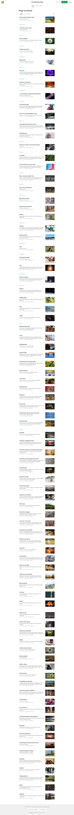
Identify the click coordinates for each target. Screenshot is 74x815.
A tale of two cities (24, 486)
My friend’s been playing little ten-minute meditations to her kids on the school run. (31, 237)
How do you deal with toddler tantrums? (27, 649)
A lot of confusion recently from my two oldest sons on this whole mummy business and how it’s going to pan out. (31, 178)
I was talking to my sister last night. (26, 346)
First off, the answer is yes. (24, 259)
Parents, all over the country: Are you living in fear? (29, 769)
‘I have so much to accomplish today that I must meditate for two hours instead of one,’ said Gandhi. (31, 479)
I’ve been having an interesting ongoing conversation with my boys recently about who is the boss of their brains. (31, 166)
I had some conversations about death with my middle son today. (31, 567)
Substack (31, 812)
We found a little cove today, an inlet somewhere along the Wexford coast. (31, 585)
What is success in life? (23, 199)
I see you (21, 592)
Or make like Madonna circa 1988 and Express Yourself (30, 40)
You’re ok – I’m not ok (25, 521)
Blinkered (22, 395)
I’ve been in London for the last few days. (27, 549)
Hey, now (21, 70)
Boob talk (21, 725)
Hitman (21, 214)
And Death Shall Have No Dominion (28, 716)
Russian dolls (23, 352)
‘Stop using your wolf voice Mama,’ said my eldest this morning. (30, 624)
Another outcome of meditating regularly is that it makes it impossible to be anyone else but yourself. (31, 364)
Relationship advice (24, 326)
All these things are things (26, 750)
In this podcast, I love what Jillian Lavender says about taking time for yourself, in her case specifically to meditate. (31, 461)
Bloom (21, 601)
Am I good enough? (24, 257)
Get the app (42, 809)
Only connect (23, 673)
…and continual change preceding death (30, 93)
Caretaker (22, 155)
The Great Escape (24, 104)
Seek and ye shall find (25, 631)
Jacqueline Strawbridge (27, 20)
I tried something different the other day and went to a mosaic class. (30, 309)
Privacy (38, 806)
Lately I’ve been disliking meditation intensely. (28, 372)
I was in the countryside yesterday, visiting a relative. (29, 505)
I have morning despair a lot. (25, 95)
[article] (37, 19)
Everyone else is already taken (27, 361)
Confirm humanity (24, 49)
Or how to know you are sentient (26, 50)
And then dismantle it (23, 18)
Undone (21, 226)
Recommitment (23, 370)
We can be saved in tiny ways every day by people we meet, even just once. (31, 736)
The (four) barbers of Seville (26, 690)
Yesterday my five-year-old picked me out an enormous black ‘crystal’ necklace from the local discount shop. (31, 406)
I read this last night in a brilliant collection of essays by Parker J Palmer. (30, 452)
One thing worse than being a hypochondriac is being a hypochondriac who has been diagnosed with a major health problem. (31, 666)
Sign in (70, 2)
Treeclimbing (22, 699)
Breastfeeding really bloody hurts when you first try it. (30, 727)
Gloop (21, 315)
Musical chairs (23, 235)
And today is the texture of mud (27, 124)
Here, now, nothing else (25, 187)
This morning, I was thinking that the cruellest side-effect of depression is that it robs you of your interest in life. (31, 397)
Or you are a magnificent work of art (26, 61)
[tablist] (25, 14)
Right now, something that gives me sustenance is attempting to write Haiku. (31, 84)
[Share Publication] (60, 2)
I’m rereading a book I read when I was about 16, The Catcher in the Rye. (30, 594)
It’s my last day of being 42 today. (26, 414)
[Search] (57, 2)
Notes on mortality (24, 565)
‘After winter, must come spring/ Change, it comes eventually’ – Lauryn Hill (31, 796)
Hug (20, 246)
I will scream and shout (25, 648)
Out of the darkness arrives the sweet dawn (31, 449)
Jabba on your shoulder (25, 574)
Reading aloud (23, 344)
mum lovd (21, 146)
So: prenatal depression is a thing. (26, 752)
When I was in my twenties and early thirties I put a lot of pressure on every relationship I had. (30, 328)
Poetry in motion (23, 277)
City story (22, 548)
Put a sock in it (23, 707)
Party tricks (22, 404)
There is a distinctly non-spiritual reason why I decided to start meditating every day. (30, 787)
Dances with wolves (24, 621)
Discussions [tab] (28, 13)
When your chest (22, 248)
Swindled (21, 759)
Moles (21, 785)
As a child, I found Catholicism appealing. (27, 674)
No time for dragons (24, 512)
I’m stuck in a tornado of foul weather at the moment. (30, 317)
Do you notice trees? (23, 701)
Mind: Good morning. (23, 744)
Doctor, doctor (23, 664)
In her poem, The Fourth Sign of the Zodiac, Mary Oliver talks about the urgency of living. (31, 719)
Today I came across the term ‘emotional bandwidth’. (29, 380)
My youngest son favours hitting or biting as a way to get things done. (30, 217)
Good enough (23, 467)
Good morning (23, 421)
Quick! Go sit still (23, 476)
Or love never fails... (23, 29)
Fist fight (21, 432)
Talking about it (23, 776)
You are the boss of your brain (27, 164)
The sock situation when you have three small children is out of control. (31, 710)
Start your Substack (34, 809)
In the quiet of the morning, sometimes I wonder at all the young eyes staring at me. (31, 135)
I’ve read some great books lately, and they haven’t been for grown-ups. (31, 300)
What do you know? (24, 539)
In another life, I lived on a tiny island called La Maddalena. (31, 641)
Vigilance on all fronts (25, 495)
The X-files (22, 378)
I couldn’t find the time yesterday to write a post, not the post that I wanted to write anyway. (31, 470)
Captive (21, 768)
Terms (41, 806)
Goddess (21, 794)
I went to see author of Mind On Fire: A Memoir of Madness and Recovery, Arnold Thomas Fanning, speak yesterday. (31, 497)
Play (20, 306)
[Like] (20, 76)
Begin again (22, 60)
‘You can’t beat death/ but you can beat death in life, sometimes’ (29, 615)
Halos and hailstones (25, 733)
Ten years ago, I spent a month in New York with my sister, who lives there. (31, 488)
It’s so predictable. (23, 657)
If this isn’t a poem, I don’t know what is (29, 144)
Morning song (23, 133)
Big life (21, 640)
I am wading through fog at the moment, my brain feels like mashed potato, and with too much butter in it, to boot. (31, 268)
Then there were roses (25, 28)
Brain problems (23, 656)
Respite (21, 288)
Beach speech (23, 583)
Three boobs (22, 556)
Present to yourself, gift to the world (28, 458)
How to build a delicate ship (26, 17)
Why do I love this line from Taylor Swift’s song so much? (30, 115)
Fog (20, 265)
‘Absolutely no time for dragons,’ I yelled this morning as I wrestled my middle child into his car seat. (30, 514)
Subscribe (64, 2)
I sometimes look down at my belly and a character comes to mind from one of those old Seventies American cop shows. (31, 558)
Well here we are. (22, 189)
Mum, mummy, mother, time (26, 176)
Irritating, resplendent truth (26, 440)
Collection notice (46, 806)
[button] (33, 5)
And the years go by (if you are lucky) (29, 413)
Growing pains (23, 386)
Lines (20, 335)
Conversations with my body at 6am (29, 742)
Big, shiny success (24, 198)
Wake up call (22, 612)
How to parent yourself (25, 206)
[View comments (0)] (28, 21)
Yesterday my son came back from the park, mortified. (30, 388)
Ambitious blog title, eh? (24, 208)
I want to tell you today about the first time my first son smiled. (30, 603)
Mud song (22, 504)
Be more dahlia (23, 38)
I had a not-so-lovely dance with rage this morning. (29, 434)
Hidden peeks (23, 297)
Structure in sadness (25, 82)
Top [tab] (24, 13)
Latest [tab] (21, 13)
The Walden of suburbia (25, 681)
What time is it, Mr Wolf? (25, 530)
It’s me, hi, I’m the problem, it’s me (28, 113)
